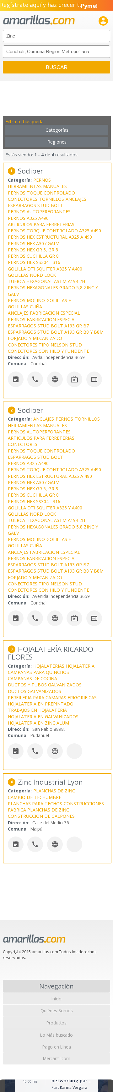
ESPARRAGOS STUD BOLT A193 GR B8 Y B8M (56, 332)
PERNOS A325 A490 (28, 218)
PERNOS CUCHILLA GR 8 (33, 256)
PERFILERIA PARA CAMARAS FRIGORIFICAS (52, 697)
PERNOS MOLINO (26, 300)
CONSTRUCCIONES (84, 803)
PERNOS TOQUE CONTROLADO (41, 193)
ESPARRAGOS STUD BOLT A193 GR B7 (48, 326)
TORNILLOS (51, 199)
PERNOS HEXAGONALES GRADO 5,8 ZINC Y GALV (53, 291)
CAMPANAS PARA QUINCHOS (38, 672)
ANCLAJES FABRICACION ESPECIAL (44, 313)
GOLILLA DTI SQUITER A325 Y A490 (45, 269)
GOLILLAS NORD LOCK (32, 275)
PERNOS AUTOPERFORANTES (39, 212)
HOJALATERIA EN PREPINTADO (40, 704)
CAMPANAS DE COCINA (32, 678)
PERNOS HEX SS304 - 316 (34, 262)
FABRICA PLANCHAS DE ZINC (38, 810)
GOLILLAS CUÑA (25, 307)
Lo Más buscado (56, 1035)
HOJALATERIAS (48, 666)
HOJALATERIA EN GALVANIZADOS (43, 717)
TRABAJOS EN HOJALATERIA (37, 710)
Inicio (56, 999)
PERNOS (42, 180)
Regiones (57, 142)
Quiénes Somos (56, 1011)
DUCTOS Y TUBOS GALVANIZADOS (45, 685)
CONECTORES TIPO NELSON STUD (45, 345)
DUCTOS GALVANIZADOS (34, 691)
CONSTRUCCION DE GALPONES (41, 816)
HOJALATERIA (80, 666)
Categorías (57, 130)
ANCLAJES (76, 199)
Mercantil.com (56, 1058)
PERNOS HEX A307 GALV (33, 243)
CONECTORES (22, 199)
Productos (56, 1023)
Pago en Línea (56, 1047)
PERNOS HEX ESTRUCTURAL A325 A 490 (50, 237)
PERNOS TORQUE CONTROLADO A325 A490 (54, 231)
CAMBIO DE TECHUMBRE (34, 797)
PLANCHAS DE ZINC (54, 791)
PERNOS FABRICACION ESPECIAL (42, 319)
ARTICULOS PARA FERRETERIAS (41, 224)
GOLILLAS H (59, 300)
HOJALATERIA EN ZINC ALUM (38, 723)
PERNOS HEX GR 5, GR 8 (33, 250)
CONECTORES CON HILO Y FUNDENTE (48, 351)
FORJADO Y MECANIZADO (35, 338)
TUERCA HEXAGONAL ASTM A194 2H (46, 281)
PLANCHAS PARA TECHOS (35, 803)
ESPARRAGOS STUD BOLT (35, 205)
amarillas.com (39, 20)
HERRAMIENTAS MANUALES (37, 186)
